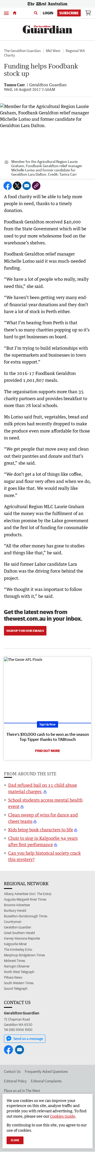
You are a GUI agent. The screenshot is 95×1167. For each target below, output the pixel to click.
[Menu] (6, 13)
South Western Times (19, 983)
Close (15, 1140)
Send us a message (28, 1038)
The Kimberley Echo (18, 950)
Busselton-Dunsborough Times (25, 916)
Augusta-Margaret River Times (25, 899)
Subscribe (69, 13)
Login (48, 13)
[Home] (14, 13)
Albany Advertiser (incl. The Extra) (27, 894)
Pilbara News (13, 977)
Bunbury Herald (15, 911)
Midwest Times (14, 961)
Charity (9, 55)
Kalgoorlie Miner (15, 944)
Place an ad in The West (22, 1090)
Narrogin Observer (17, 966)
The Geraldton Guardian (22, 51)
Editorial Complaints (46, 1081)
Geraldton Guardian (17, 927)
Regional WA (75, 51)
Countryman (12, 922)
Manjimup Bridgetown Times (24, 955)
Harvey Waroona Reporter (22, 938)
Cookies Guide (62, 1116)
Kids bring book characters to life (40, 829)
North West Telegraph (19, 972)
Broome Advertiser (17, 905)
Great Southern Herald (19, 933)
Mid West (53, 51)
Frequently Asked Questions (46, 1071)
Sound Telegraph (15, 989)
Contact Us (12, 1071)
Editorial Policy (15, 1081)
